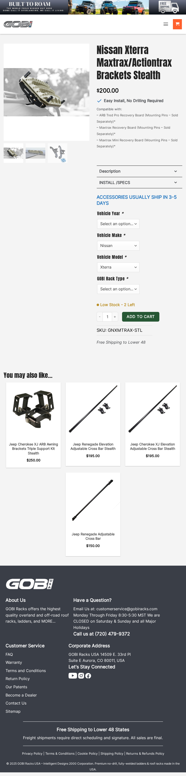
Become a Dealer (21, 695)
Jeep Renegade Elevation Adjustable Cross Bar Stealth (93, 446)
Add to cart (141, 316)
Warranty (14, 662)
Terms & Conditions (60, 753)
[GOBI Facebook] (88, 675)
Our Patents (16, 686)
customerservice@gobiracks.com (126, 608)
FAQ (9, 654)
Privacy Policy (32, 753)
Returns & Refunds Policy (145, 753)
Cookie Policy (88, 753)
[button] (166, 24)
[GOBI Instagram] (81, 675)
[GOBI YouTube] (73, 675)
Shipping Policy (112, 753)
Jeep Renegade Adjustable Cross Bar (93, 536)
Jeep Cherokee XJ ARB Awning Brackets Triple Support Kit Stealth (33, 448)
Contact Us (16, 703)
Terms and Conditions (26, 670)
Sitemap (13, 711)
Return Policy (18, 678)
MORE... (48, 621)
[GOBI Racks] (30, 583)
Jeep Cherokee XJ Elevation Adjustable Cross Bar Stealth (152, 446)
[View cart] (177, 24)
